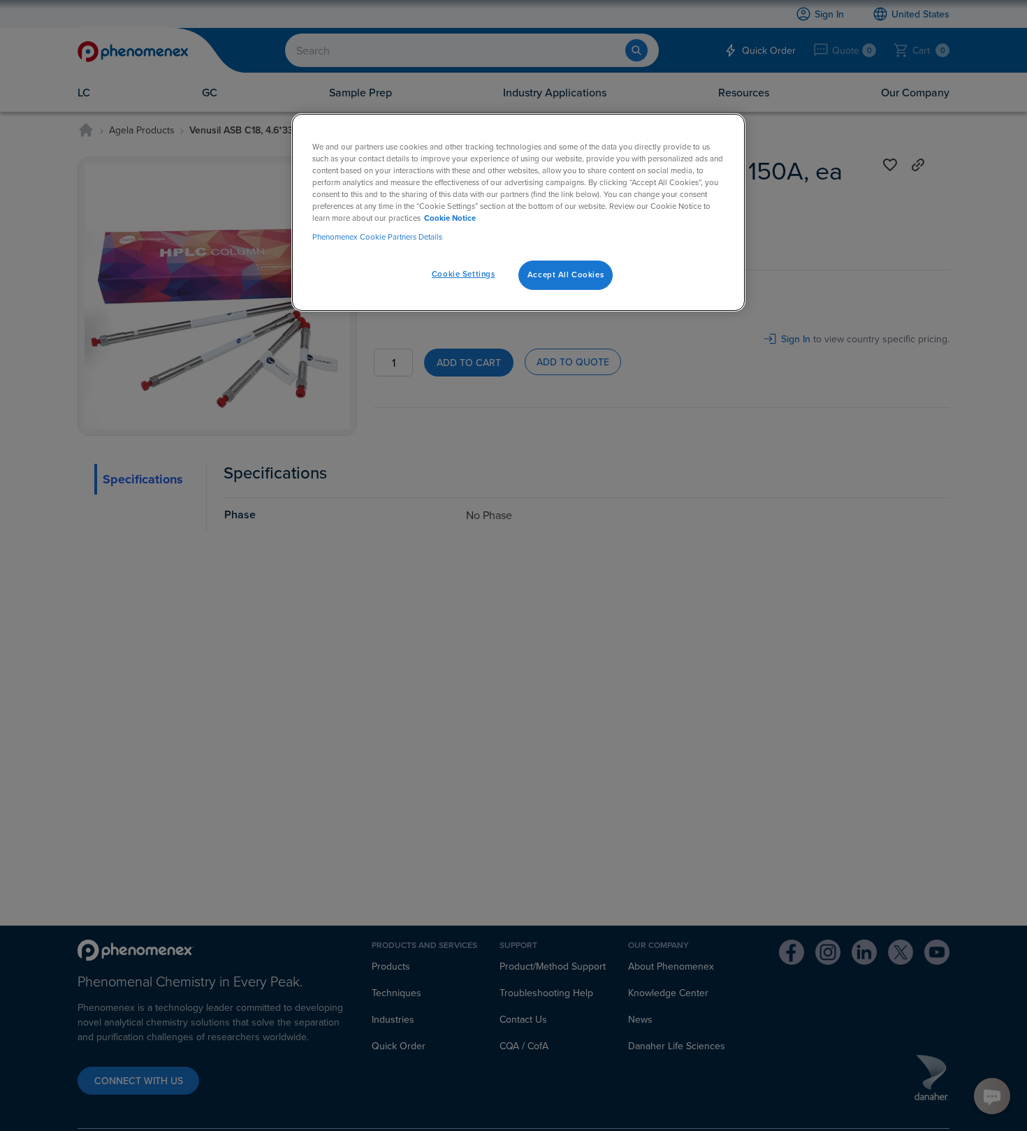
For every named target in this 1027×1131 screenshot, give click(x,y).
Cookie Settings (463, 273)
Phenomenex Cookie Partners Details (377, 236)
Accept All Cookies (565, 274)
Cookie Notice (450, 218)
